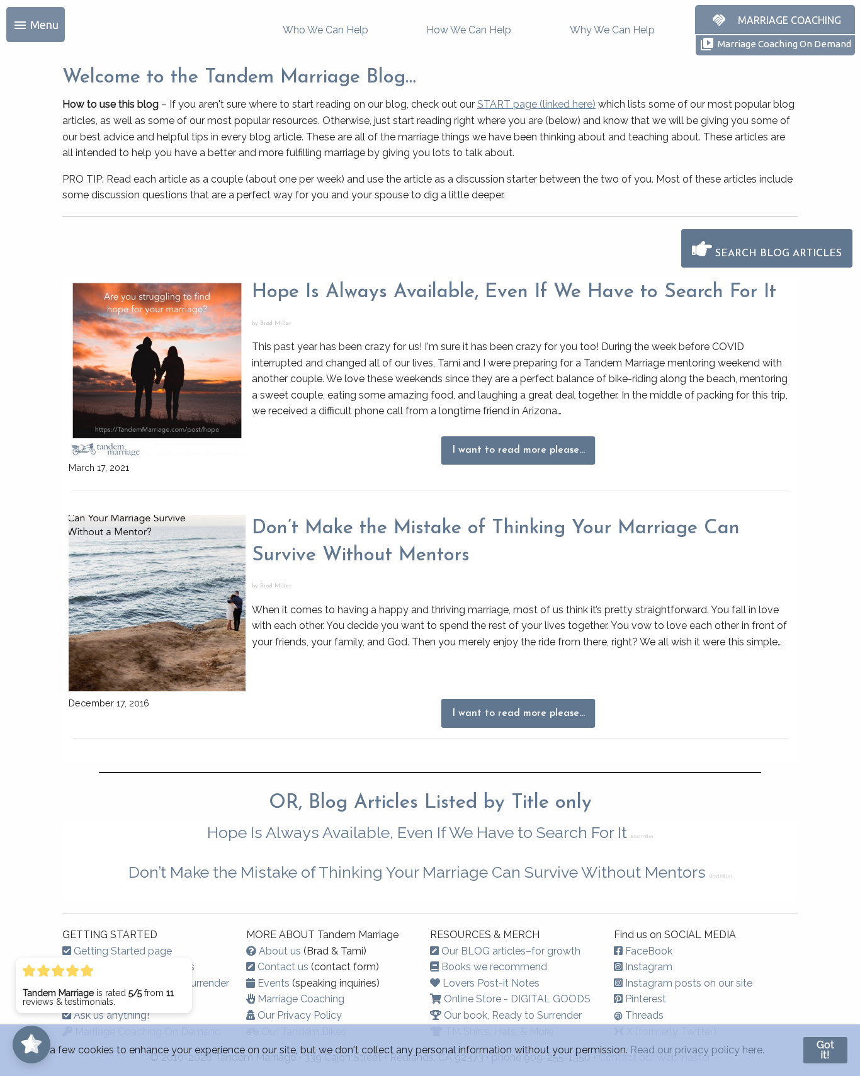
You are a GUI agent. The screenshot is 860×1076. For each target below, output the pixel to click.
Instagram (647, 967)
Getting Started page (121, 951)
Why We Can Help (612, 30)
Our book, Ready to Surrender (511, 1015)
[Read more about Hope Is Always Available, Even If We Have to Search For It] (157, 367)
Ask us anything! (110, 1015)
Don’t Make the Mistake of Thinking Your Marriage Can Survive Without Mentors (419, 872)
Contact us (281, 967)
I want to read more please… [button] (518, 450)
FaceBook (647, 951)
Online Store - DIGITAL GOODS (516, 999)
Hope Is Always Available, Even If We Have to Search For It (514, 292)
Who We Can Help (325, 30)
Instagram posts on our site (687, 983)
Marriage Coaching (299, 999)
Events (272, 983)
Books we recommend (493, 967)
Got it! (825, 1050)
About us (278, 951)
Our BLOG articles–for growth (509, 951)
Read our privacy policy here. (697, 1050)
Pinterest (644, 999)
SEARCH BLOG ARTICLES (777, 254)
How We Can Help (468, 30)
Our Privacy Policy (298, 1015)
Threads (639, 1015)
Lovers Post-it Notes (490, 983)
